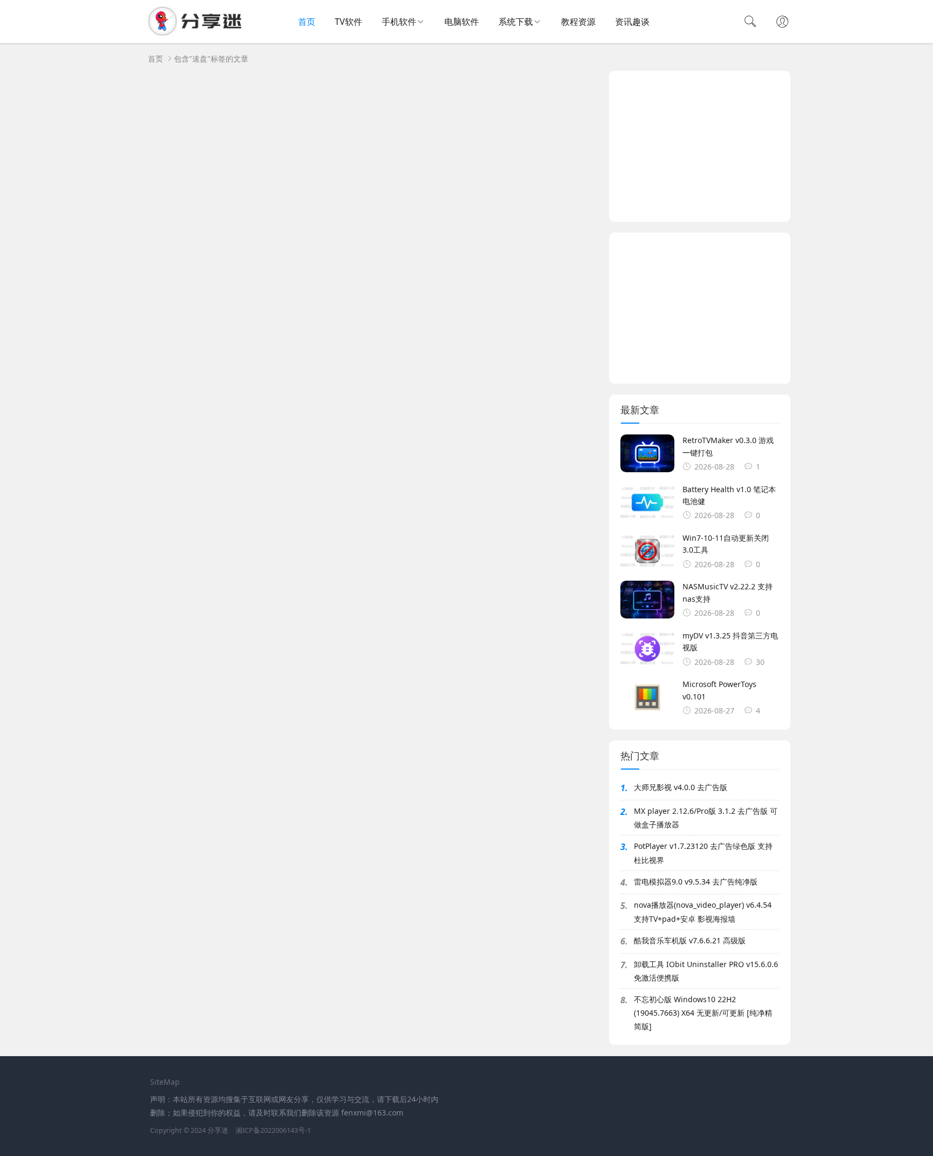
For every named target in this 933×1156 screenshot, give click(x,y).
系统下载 (515, 22)
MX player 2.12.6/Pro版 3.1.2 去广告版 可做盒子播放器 (706, 817)
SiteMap (165, 1082)
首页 (306, 22)
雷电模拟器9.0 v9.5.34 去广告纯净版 (696, 881)
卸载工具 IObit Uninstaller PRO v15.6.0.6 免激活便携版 (706, 971)
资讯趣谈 (632, 22)
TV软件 (348, 22)
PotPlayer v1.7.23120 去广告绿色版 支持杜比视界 (703, 853)
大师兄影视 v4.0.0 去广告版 (680, 787)
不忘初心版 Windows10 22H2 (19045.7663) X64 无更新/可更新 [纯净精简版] (703, 1012)
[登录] (782, 22)
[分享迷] (198, 33)
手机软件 (399, 22)
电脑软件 (461, 22)
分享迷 (217, 1130)
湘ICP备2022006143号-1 (273, 1130)
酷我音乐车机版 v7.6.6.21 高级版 (690, 940)
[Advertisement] (699, 146)
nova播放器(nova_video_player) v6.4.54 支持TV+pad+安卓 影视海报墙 (703, 911)
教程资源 (578, 22)
